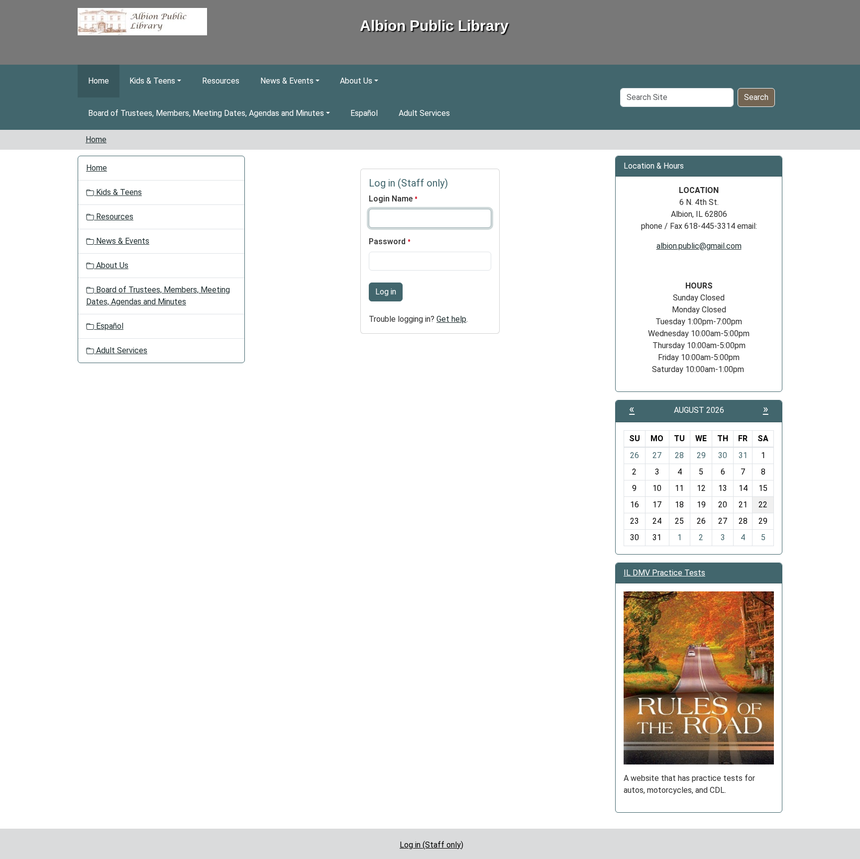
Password (388, 241)
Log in (385, 291)
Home (98, 81)
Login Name (392, 198)
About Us (356, 81)
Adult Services (424, 113)
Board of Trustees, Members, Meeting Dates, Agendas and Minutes (206, 113)
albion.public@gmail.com (699, 246)
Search (756, 97)
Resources (220, 81)
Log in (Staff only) (431, 845)
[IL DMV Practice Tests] (699, 677)
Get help (451, 319)
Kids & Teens (152, 81)
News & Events (287, 81)
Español (364, 113)
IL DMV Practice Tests (664, 572)
